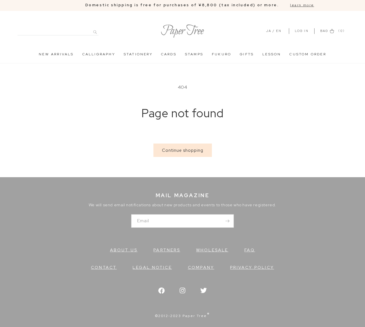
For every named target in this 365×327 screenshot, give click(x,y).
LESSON (271, 54)
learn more (302, 5)
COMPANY (201, 267)
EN (278, 31)
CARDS (169, 54)
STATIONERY (138, 54)
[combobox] (58, 29)
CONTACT (104, 267)
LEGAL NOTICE (152, 267)
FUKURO (221, 54)
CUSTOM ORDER (307, 54)
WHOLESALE (212, 250)
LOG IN (302, 31)
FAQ (249, 250)
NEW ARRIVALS (56, 54)
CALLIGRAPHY (98, 54)
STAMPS (194, 54)
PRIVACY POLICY (252, 267)
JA (268, 31)
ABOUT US (124, 250)
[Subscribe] (227, 221)
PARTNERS (166, 250)
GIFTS (247, 54)
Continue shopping (182, 150)
